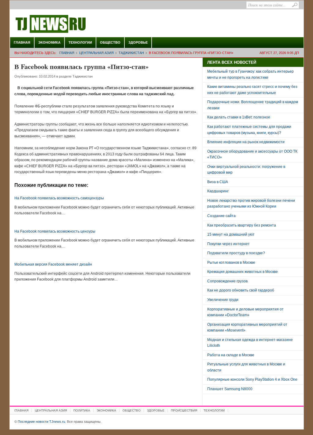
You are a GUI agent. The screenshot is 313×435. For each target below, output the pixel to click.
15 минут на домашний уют (231, 234)
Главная (22, 42)
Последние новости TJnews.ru (67, 24)
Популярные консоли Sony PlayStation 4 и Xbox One (252, 379)
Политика (81, 410)
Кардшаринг (218, 191)
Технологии (80, 42)
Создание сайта (221, 216)
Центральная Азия (96, 53)
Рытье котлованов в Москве (231, 262)
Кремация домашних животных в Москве (242, 272)
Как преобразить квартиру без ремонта (241, 225)
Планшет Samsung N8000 (229, 389)
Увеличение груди (222, 300)
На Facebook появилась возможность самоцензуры (59, 198)
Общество (110, 42)
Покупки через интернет (228, 244)
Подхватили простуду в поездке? (236, 253)
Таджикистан (131, 53)
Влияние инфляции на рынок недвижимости (246, 142)
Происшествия (184, 410)
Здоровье (138, 42)
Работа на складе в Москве (230, 355)
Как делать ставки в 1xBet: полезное (238, 117)
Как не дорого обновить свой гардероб (240, 290)
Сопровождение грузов (227, 281)
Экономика (49, 42)
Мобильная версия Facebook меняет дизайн (53, 264)
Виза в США (217, 182)
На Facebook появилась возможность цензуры (54, 231)
